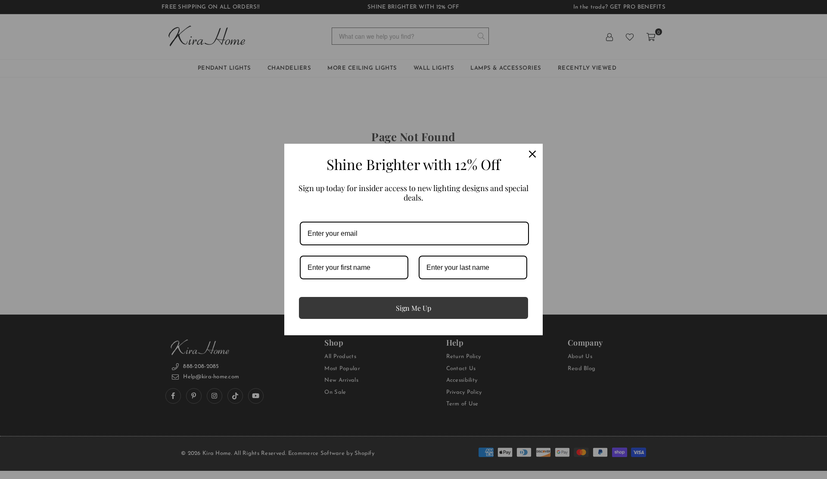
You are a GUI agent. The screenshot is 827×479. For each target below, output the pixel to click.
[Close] (532, 154)
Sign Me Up (413, 307)
